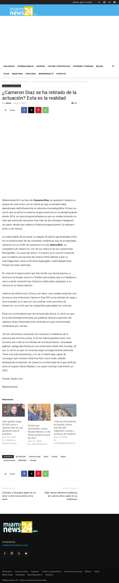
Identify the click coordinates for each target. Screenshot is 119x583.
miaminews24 (9, 460)
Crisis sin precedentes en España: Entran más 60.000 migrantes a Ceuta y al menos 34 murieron (65, 427)
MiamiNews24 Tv (46, 73)
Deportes (40, 66)
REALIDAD (22, 460)
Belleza (99, 66)
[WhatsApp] (45, 110)
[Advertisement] (59, 39)
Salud (6, 73)
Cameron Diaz (34, 456)
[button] (113, 66)
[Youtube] (114, 2)
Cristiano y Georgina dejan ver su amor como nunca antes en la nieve (19, 496)
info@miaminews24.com (15, 545)
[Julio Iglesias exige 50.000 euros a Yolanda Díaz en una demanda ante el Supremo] (13, 410)
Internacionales (26, 66)
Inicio (4, 81)
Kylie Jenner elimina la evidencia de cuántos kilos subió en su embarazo (61, 496)
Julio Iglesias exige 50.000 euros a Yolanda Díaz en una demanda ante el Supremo (12, 427)
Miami (63, 456)
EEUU (46, 456)
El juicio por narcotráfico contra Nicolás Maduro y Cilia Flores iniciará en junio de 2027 (39, 431)
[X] (109, 2)
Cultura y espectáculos (59, 66)
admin (8, 103)
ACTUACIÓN (21, 456)
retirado (33, 460)
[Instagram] (104, 2)
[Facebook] (99, 2)
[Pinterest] (38, 110)
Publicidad (30, 73)
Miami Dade (17, 73)
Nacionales (9, 66)
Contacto (61, 73)
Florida (54, 456)
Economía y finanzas (83, 66)
